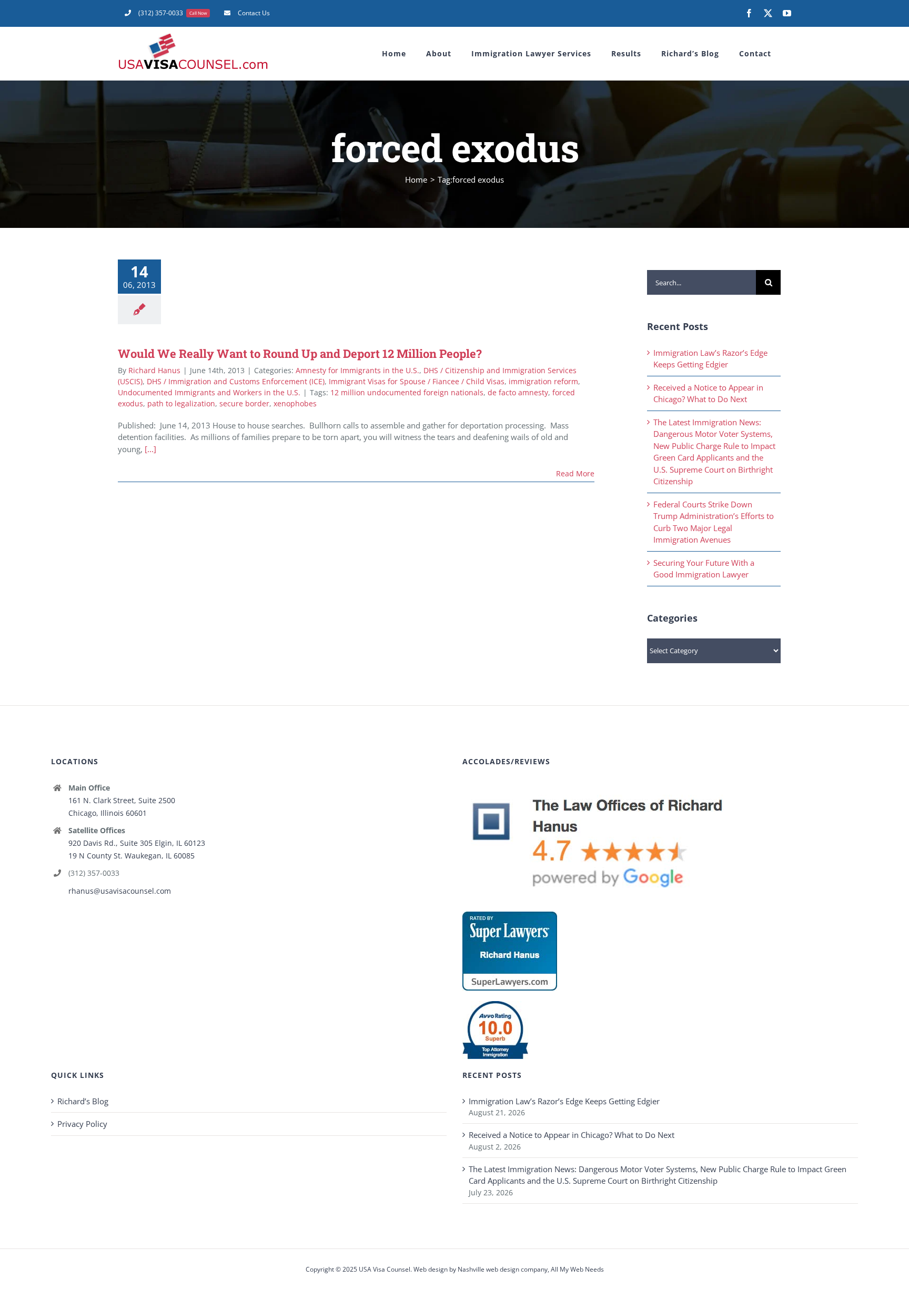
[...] (150, 449)
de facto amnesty (518, 392)
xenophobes (295, 403)
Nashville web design (488, 1269)
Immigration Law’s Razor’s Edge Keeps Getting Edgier (564, 1101)
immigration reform (543, 381)
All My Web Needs (577, 1269)
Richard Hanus (154, 370)
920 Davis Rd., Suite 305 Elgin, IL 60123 (136, 843)
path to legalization (181, 403)
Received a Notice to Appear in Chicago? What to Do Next (571, 1135)
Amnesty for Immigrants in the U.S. (357, 370)
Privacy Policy (82, 1123)
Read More (575, 473)
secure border (244, 403)
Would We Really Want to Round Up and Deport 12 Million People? (300, 353)
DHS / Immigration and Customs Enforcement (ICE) (236, 381)
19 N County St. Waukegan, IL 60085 (131, 856)
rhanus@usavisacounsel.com (119, 891)
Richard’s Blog (82, 1101)
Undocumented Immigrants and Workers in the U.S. (209, 392)
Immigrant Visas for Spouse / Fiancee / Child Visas (416, 381)
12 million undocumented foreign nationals (406, 392)
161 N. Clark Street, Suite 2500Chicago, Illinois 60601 (121, 806)
